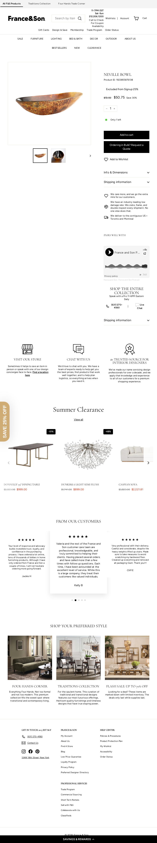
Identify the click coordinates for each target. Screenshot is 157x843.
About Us (65, 741)
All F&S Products (12, 3)
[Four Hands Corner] (30, 658)
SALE (20, 38)
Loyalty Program (69, 762)
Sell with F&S (67, 805)
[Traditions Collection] (78, 658)
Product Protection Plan (111, 741)
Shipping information (117, 182)
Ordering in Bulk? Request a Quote (127, 146)
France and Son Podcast (129, 280)
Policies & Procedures (110, 736)
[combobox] (68, 18)
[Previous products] (8, 462)
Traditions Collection (39, 3)
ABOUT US (130, 38)
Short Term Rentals (70, 800)
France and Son (110, 280)
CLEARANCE (94, 48)
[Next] (88, 155)
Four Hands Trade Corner (71, 3)
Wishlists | (111, 18)
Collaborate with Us (70, 810)
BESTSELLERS (59, 48)
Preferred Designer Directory (75, 772)
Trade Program (94, 30)
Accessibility (106, 751)
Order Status (112, 30)
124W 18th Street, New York (35, 757)
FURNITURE (37, 38)
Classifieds (66, 815)
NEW (77, 48)
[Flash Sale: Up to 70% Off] (127, 658)
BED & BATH (75, 38)
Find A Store (67, 746)
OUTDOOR (111, 38)
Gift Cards (43, 30)
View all (78, 419)
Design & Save (60, 30)
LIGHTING (56, 38)
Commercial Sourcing (71, 794)
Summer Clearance (78, 409)
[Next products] (148, 462)
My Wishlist (105, 746)
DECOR (94, 38)
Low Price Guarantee (71, 757)
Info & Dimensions (116, 172)
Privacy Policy (67, 767)
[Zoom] (49, 103)
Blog (63, 751)
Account (124, 18)
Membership (77, 30)
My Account (66, 736)
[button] (78, 839)
